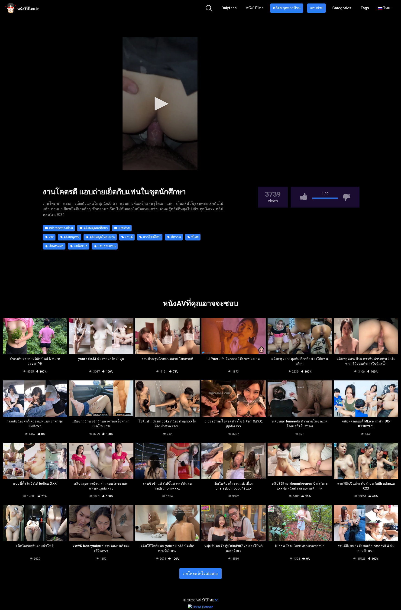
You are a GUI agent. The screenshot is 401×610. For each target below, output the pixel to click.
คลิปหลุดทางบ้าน (287, 8)
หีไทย (195, 237)
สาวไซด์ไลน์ (151, 237)
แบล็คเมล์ (80, 246)
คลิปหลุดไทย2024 (102, 237)
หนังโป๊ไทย (255, 8)
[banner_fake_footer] (200, 607)
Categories (341, 8)
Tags (365, 8)
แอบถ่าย (316, 8)
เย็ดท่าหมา (56, 246)
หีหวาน (175, 237)
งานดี (128, 237)
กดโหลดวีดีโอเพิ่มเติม (200, 573)
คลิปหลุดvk (71, 237)
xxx (51, 237)
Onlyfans (228, 8)
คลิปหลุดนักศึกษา (95, 228)
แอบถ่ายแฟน (106, 246)
